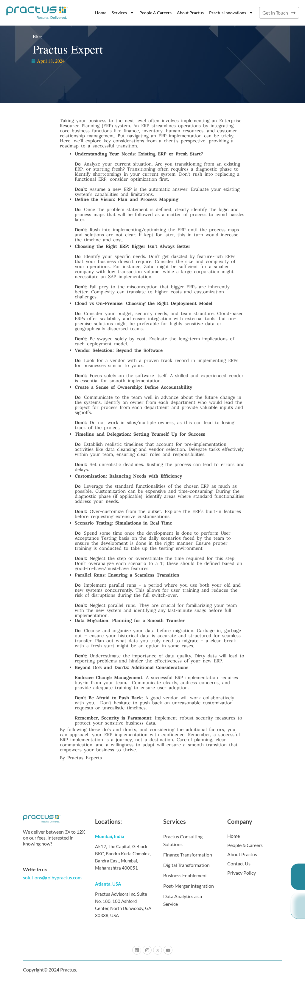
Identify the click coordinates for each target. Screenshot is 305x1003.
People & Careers (155, 12)
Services (119, 12)
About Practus (190, 12)
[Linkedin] (136, 950)
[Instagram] (147, 950)
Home (100, 12)
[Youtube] (168, 950)
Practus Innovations (227, 12)
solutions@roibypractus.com (52, 877)
